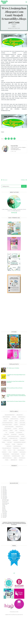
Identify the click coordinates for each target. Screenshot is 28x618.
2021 (4, 491)
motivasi (9, 442)
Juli (3, 505)
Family (11, 430)
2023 (4, 489)
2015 (4, 498)
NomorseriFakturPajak (19, 442)
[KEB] (9, 587)
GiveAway (11, 432)
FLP (6, 432)
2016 (4, 497)
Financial (22, 430)
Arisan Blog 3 (21, 416)
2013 (4, 515)
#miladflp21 (20, 414)
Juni (3, 506)
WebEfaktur (14, 459)
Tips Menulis (22, 457)
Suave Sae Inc (20, 614)
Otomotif (7, 444)
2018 (4, 494)
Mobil (3, 442)
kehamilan (14, 434)
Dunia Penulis (19, 426)
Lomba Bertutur (13, 438)
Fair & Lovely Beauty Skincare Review (14, 387)
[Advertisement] (14, 313)
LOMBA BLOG (23, 438)
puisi (10, 452)
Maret (3, 510)
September (4, 503)
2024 (4, 487)
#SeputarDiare (6, 416)
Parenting (19, 444)
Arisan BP (6, 418)
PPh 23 (9, 450)
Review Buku (7, 455)
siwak (15, 457)
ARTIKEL (14, 26)
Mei (3, 507)
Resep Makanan (15, 454)
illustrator (19, 432)
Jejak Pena (6, 434)
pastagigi (9, 446)
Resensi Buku (6, 454)
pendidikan (16, 448)
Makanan (15, 440)
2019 (4, 493)
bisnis (16, 420)
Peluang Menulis (7, 448)
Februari (4, 511)
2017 (4, 496)
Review (23, 454)
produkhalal (21, 450)
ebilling (21, 428)
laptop (22, 436)
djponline (22, 424)
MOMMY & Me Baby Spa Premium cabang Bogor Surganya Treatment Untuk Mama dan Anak (16, 395)
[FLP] (9, 598)
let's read (4, 438)
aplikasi (14, 416)
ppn (14, 450)
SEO (23, 455)
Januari (3, 512)
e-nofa (15, 428)
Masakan (22, 440)
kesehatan (21, 434)
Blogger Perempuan (8, 422)
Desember (4, 499)
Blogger (22, 420)
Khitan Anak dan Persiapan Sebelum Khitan (16, 401)
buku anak (22, 422)
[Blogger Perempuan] (19, 587)
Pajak (13, 444)
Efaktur (5, 430)
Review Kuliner (16, 455)
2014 (4, 513)
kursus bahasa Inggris (13, 436)
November (4, 500)
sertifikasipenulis (7, 457)
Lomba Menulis (7, 440)
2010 (4, 517)
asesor (5, 420)
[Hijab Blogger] (9, 608)
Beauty (11, 420)
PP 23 (4, 450)
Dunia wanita (8, 428)
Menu (26, 0)
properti (4, 452)
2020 (4, 492)
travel (6, 459)
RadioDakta (22, 452)
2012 (4, 516)
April (3, 509)
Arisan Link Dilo (14, 418)
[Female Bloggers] (19, 598)
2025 (4, 486)
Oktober (4, 502)
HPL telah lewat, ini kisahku (13, 368)
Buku (16, 422)
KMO (4, 436)
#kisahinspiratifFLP (9, 414)
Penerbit (23, 448)
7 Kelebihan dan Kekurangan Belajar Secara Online (16, 375)
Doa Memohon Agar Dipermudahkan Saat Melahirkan (15, 382)
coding (16, 424)
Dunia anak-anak (9, 426)
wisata (20, 459)
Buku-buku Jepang (7, 424)
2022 (4, 490)
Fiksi (16, 430)
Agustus (4, 504)
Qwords (15, 452)
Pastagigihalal (17, 446)
